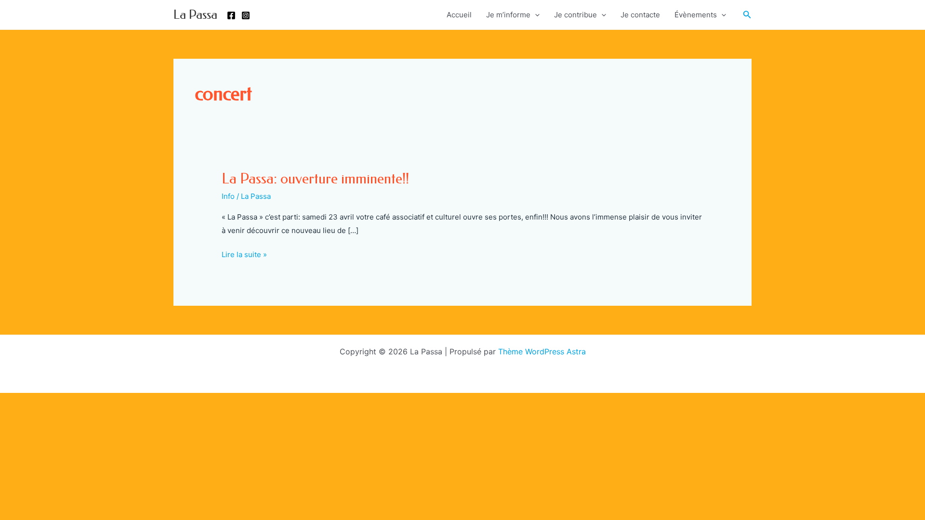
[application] (535, 15)
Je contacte (640, 14)
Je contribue (575, 14)
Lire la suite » (244, 255)
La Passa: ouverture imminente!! (315, 178)
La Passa (195, 14)
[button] (747, 15)
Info (228, 196)
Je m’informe (508, 14)
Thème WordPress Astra (542, 351)
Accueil (459, 14)
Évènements (695, 14)
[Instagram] (245, 15)
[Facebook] (231, 15)
